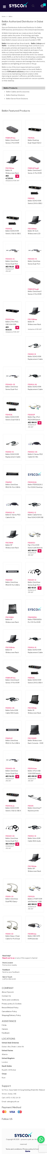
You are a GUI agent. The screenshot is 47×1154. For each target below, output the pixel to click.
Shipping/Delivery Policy (11, 1015)
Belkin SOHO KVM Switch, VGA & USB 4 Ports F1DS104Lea (13, 810)
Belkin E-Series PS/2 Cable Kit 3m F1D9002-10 (13, 517)
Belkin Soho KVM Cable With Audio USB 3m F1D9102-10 (35, 841)
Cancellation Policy (9, 1011)
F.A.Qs (4, 1025)
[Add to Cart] (17, 176)
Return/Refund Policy (10, 1007)
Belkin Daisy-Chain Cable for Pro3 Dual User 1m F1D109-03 (13, 938)
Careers (5, 1029)
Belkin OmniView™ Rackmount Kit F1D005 (34, 810)
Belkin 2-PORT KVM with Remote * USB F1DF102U (35, 901)
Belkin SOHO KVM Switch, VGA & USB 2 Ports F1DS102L (13, 233)
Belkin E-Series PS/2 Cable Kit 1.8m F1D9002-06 (35, 457)
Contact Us (6, 996)
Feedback (6, 1033)
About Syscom (8, 992)
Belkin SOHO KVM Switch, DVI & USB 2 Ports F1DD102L (35, 203)
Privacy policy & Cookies (11, 1004)
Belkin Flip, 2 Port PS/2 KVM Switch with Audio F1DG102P (35, 419)
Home (3, 16)
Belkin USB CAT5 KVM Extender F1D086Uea (34, 938)
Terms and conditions (10, 1000)
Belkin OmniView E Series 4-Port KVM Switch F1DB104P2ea (13, 682)
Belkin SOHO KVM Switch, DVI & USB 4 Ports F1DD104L (35, 682)
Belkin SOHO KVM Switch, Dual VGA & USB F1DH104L (13, 419)
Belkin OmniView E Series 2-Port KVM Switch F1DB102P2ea (13, 143)
